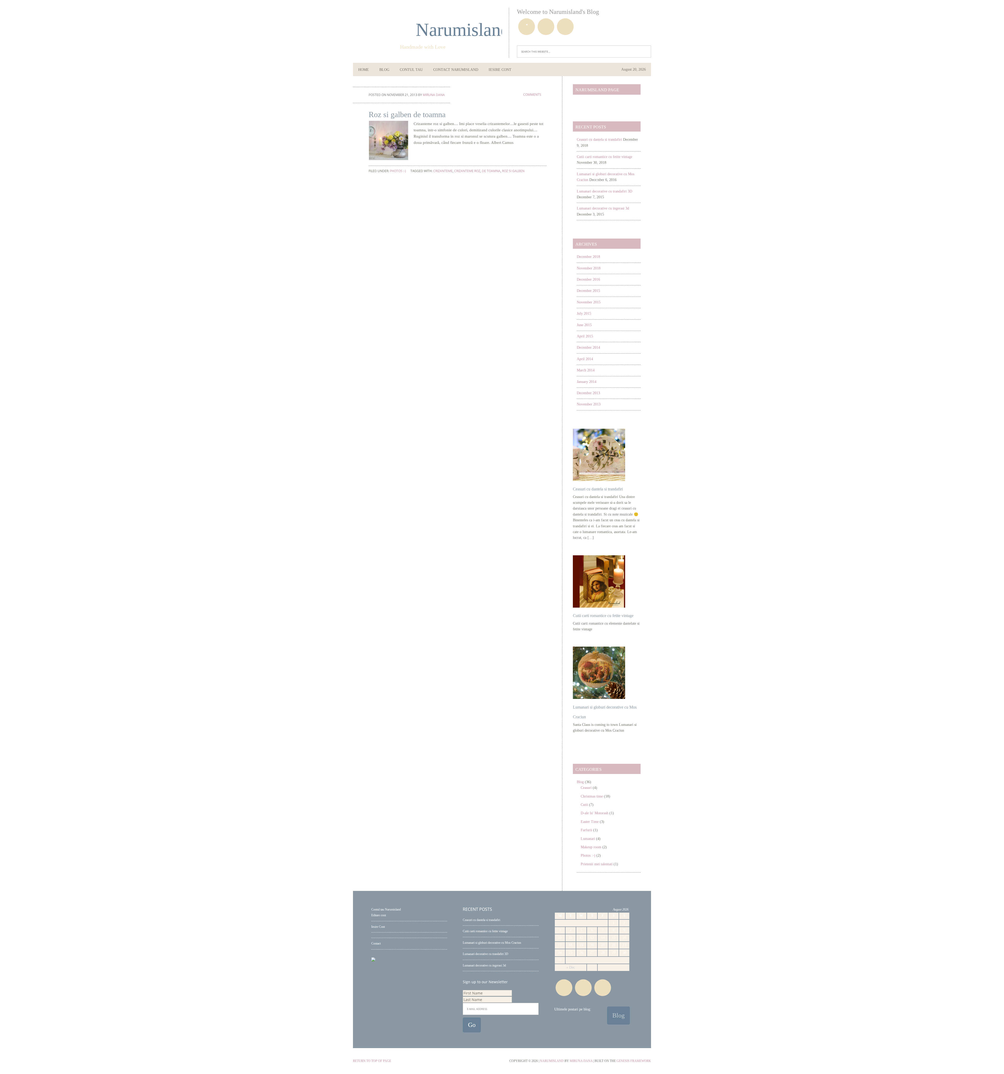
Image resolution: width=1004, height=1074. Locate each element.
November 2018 (589, 268)
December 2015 (588, 291)
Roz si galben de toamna (407, 114)
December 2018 (588, 257)
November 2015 (589, 302)
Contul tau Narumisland (386, 909)
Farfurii (586, 830)
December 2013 (588, 393)
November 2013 (589, 404)
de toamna (491, 171)
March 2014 (586, 370)
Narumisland (446, 30)
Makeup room (591, 847)
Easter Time (590, 822)
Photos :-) (398, 171)
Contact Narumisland (455, 70)
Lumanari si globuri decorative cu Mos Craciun (492, 943)
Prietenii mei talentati (597, 864)
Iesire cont (500, 70)
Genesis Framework (634, 1061)
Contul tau (411, 70)
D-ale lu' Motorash (594, 813)
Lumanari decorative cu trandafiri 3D (604, 191)
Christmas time (592, 796)
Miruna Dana (581, 1061)
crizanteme (443, 171)
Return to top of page (372, 1061)
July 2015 (584, 313)
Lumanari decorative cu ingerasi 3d (603, 208)
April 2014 (585, 359)
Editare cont (378, 915)
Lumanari (588, 839)
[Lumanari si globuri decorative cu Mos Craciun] (599, 698)
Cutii (584, 805)
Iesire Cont (378, 927)
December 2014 (588, 347)
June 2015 (584, 325)
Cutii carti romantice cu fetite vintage (604, 157)
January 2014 (586, 382)
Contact (376, 943)
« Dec (570, 967)
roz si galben (513, 171)
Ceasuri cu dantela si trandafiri (599, 140)
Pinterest (546, 26)
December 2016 (588, 279)
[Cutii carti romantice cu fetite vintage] (599, 606)
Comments (531, 94)
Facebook (526, 26)
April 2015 (585, 336)
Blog (384, 70)
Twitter (565, 26)
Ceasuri (586, 788)
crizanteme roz (467, 171)
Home (363, 70)
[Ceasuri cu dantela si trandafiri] (599, 480)
